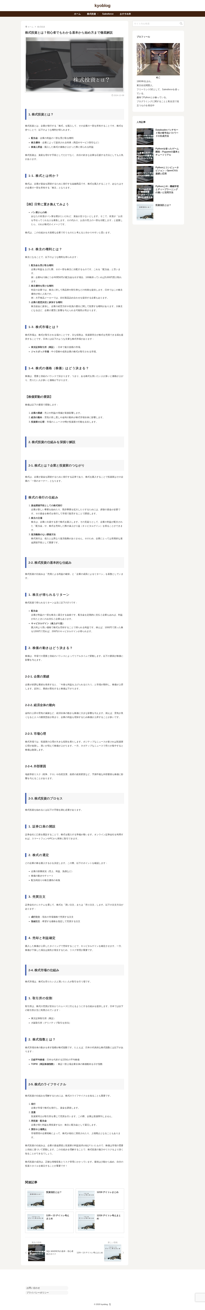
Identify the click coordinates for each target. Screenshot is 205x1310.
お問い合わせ (33, 1288)
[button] (181, 23)
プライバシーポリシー (37, 1292)
